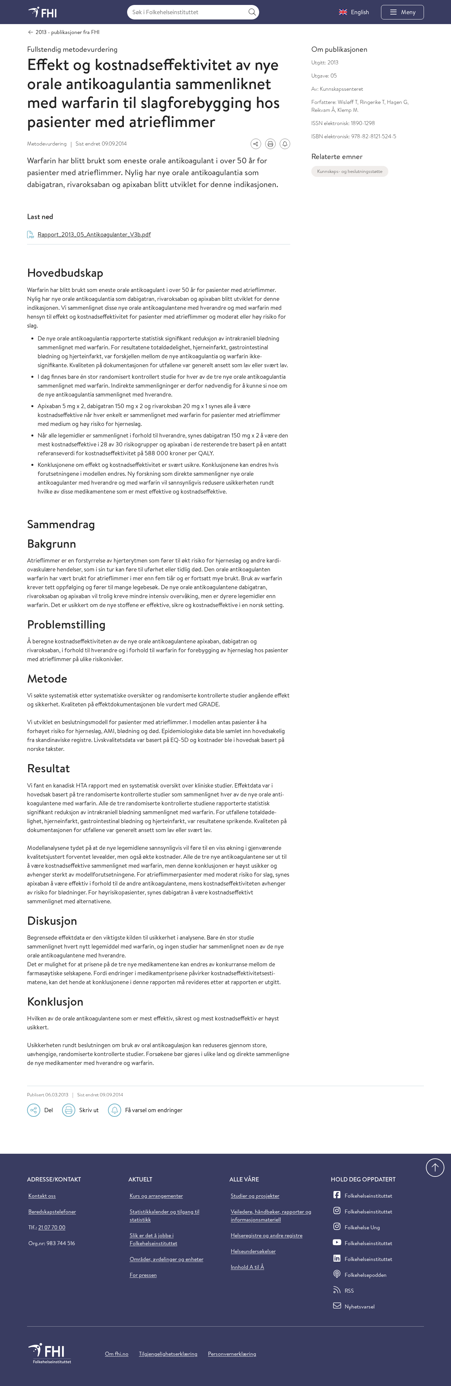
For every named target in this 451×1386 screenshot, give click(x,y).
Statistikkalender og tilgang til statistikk (164, 1215)
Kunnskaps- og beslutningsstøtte (349, 171)
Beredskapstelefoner (52, 1211)
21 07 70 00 (51, 1227)
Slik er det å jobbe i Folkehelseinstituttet (153, 1239)
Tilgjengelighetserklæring (168, 1353)
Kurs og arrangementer (156, 1195)
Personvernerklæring (232, 1353)
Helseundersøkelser (253, 1251)
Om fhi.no (116, 1353)
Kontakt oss (42, 1195)
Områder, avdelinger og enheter (166, 1259)
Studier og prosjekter (255, 1195)
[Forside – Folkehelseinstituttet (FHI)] (42, 12)
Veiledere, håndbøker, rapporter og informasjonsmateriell (271, 1215)
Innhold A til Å (247, 1267)
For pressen (143, 1274)
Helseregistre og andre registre (266, 1235)
